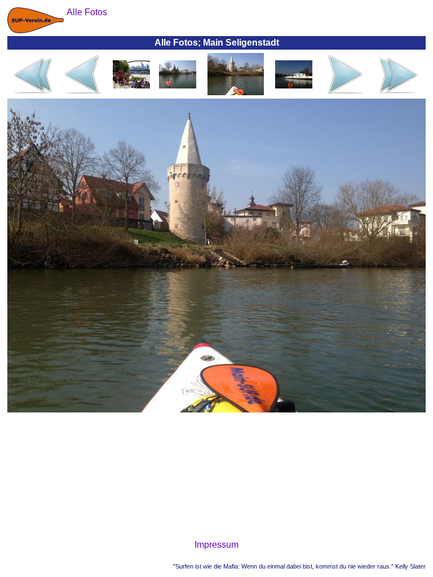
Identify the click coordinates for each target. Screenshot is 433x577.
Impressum (216, 544)
